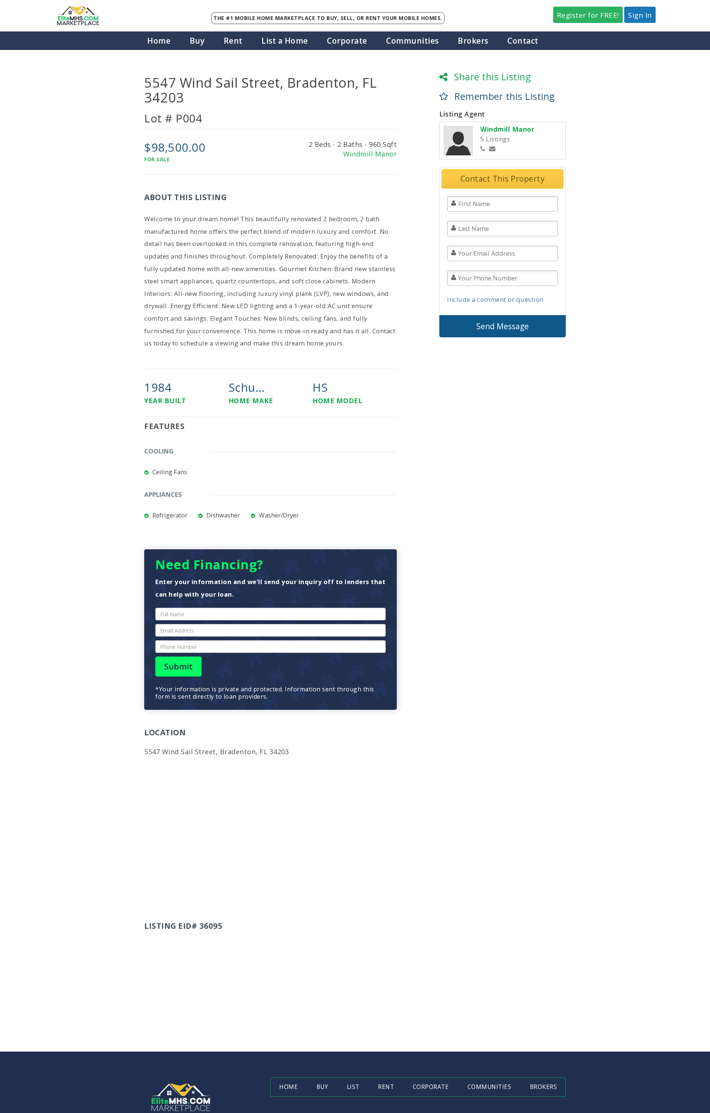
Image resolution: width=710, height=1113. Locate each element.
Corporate (347, 41)
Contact (522, 41)
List (353, 1087)
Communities (412, 41)
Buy (197, 41)
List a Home (284, 41)
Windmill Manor (370, 153)
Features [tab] (164, 426)
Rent (233, 41)
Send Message (502, 326)
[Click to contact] (492, 149)
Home (158, 41)
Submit (178, 666)
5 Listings (495, 139)
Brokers (473, 41)
